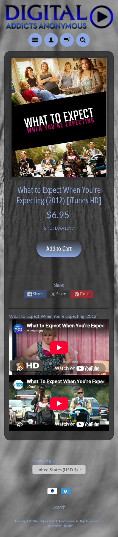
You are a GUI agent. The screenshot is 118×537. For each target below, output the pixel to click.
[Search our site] (83, 40)
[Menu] (35, 40)
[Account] (51, 40)
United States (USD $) (56, 469)
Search (59, 506)
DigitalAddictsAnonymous (57, 521)
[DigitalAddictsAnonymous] (59, 16)
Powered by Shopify (59, 525)
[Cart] (67, 40)
